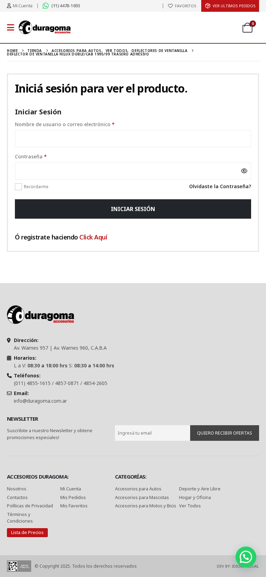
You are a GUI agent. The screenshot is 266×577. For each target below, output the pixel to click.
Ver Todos (190, 505)
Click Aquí (93, 237)
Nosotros (16, 489)
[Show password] (244, 171)
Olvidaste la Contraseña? (220, 186)
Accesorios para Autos (138, 489)
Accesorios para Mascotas (142, 497)
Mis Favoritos (74, 505)
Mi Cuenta (70, 489)
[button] (246, 557)
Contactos (17, 497)
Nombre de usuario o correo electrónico (77, 124)
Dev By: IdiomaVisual (238, 566)
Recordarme (36, 187)
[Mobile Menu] (13, 27)
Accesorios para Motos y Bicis (145, 505)
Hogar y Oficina (195, 497)
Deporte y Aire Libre (200, 489)
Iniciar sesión (133, 209)
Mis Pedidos (73, 497)
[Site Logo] (45, 27)
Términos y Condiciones (20, 517)
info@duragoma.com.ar (40, 400)
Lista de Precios (27, 532)
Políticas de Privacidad (30, 505)
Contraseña (43, 156)
